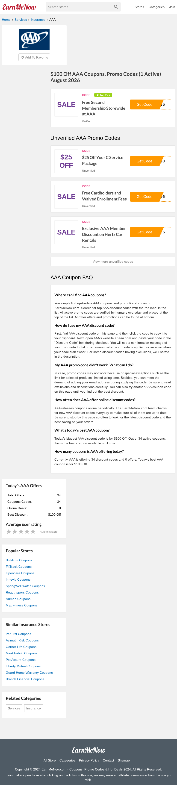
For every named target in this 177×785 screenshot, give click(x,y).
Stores (139, 7)
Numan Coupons (18, 599)
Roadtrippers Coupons (22, 592)
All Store (50, 760)
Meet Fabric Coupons (21, 653)
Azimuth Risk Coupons (22, 640)
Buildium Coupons (19, 560)
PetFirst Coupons (18, 634)
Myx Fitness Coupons (21, 605)
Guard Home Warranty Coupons (29, 672)
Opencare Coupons (20, 573)
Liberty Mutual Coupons (23, 666)
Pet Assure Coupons (20, 660)
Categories (157, 7)
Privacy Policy (89, 760)
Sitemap (124, 760)
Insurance (33, 708)
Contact (108, 760)
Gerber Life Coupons (21, 647)
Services (14, 708)
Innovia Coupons (18, 579)
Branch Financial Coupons (25, 679)
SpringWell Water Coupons (25, 586)
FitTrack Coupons (19, 566)
